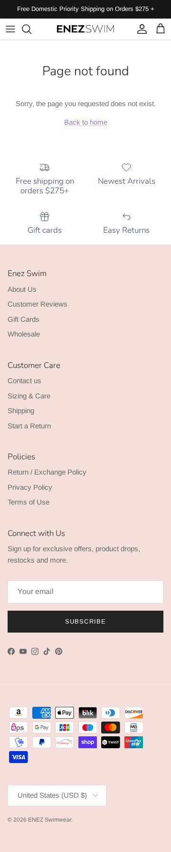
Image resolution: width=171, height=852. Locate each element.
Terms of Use (28, 502)
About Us (22, 289)
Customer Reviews (37, 304)
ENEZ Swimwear (49, 819)
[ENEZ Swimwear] (85, 29)
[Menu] (10, 29)
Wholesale (24, 334)
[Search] (31, 29)
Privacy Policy (30, 487)
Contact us (24, 380)
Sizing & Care (29, 396)
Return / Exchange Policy (47, 472)
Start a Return (29, 426)
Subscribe (85, 621)
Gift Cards (23, 319)
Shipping (21, 410)
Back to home (85, 122)
